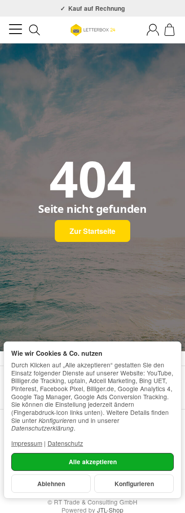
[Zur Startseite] (92, 30)
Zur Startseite (92, 231)
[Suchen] (34, 30)
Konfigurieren (134, 483)
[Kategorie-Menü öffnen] (15, 29)
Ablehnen (51, 483)
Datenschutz (65, 443)
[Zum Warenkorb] (169, 29)
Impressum (26, 443)
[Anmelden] (152, 29)
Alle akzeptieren (93, 461)
